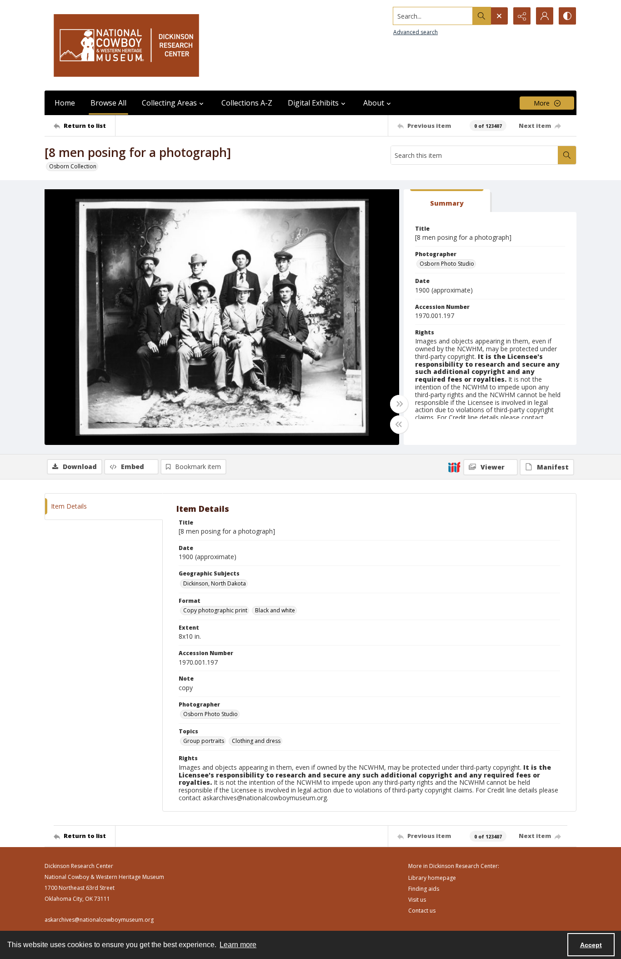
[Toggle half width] (399, 424)
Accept (591, 945)
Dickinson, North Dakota (214, 583)
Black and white (275, 610)
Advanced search (415, 32)
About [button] (373, 103)
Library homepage (432, 878)
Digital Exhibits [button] (313, 103)
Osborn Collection (72, 166)
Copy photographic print (215, 610)
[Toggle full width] (399, 404)
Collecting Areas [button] (169, 103)
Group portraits (203, 741)
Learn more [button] (238, 945)
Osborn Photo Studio (447, 264)
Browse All (108, 103)
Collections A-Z (246, 103)
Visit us (417, 899)
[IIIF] (454, 466)
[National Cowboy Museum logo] (126, 45)
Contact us (422, 910)
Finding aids (423, 889)
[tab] (447, 200)
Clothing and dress (256, 741)
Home (65, 103)
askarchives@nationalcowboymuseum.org (99, 920)
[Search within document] (567, 155)
